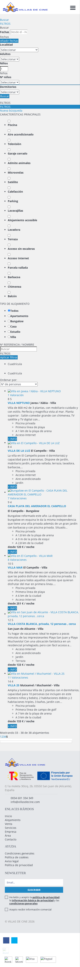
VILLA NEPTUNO (19, 403)
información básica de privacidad (33, 900)
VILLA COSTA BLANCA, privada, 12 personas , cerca (42, 624)
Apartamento (19, 316)
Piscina (12, 125)
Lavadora (14, 229)
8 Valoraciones (17, 560)
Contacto (10, 839)
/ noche (29, 547)
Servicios (10, 828)
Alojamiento (12, 820)
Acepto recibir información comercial (30, 909)
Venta (8, 824)
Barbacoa (14, 277)
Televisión (14, 144)
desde (12, 547)
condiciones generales (23, 903)
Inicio (8, 816)
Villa (13, 337)
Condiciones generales (19, 853)
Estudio (15, 332)
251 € (20, 603)
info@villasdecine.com (25, 802)
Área (8, 835)
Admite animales (19, 163)
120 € (20, 547)
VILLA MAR (15, 567)
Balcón (12, 296)
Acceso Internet (18, 258)
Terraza (13, 239)
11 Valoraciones (18, 677)
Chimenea (14, 286)
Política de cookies (17, 857)
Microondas (15, 172)
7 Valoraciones (17, 498)
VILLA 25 (13, 685)
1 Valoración (16, 395)
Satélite (13, 182)
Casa (13, 326)
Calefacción (15, 191)
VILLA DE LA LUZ (19, 450)
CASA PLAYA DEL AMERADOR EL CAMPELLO (37, 506)
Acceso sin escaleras (21, 249)
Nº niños (5, 77)
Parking (13, 201)
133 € (20, 665)
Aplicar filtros (8, 357)
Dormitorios (8, 87)
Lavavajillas (15, 210)
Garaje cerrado (17, 153)
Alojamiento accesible (22, 220)
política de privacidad (45, 897)
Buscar (4, 20)
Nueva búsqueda (11, 110)
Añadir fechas (9, 41)
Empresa (10, 831)
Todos (14, 311)
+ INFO (12, 439)
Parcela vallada (18, 267)
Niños (4, 63)
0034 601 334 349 (22, 798)
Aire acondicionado (21, 134)
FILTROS (5, 23)
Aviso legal (12, 861)
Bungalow (16, 321)
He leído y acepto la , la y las (34, 900)
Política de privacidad (19, 865)
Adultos (5, 54)
